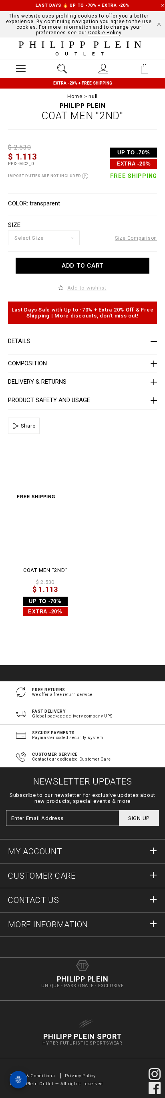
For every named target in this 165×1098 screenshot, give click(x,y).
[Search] (61, 68)
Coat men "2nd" (45, 570)
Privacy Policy (80, 1075)
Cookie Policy (105, 32)
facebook (155, 1088)
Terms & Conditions (33, 1075)
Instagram (155, 1074)
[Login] (103, 68)
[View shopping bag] (144, 68)
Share (27, 426)
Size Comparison (136, 238)
